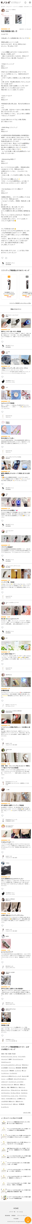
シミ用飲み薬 (9, 1079)
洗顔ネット (22, 1084)
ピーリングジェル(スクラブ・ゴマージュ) (11, 1065)
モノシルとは (20, 1211)
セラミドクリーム (5, 1090)
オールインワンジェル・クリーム (9, 1056)
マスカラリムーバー (6, 1062)
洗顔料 (10, 1059)
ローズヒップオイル (15, 1093)
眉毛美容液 (18, 1067)
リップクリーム (5, 1073)
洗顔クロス (16, 1084)
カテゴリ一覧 (12, 1211)
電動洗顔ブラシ (14, 1087)
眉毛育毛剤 (24, 1067)
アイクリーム (11, 1067)
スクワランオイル (5, 1093)
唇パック (24, 1070)
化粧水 (2, 1053)
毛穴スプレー (25, 1065)
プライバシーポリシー (22, 1215)
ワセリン (3, 1098)
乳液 (6, 1053)
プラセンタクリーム (15, 1090)
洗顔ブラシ (4, 1087)
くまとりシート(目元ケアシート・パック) (11, 1076)
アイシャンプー (5, 1070)
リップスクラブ (13, 1073)
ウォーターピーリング (6, 1104)
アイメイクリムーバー (17, 1059)
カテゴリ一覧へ (27, 1112)
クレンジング (4, 1059)
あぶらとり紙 (25, 1076)
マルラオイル (24, 1093)
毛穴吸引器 (21, 1104)
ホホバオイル (24, 1090)
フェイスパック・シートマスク (15, 1081)
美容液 (9, 1053)
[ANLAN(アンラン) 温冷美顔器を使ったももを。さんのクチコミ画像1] (7, 19)
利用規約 (14, 1215)
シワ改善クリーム (21, 1098)
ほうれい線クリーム (11, 1098)
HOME (16, 1208)
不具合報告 (16, 1218)
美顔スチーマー (19, 1101)
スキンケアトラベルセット (20, 1079)
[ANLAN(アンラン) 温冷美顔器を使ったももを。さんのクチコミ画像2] (19, 19)
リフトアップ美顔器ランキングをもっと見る (20, 303)
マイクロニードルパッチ (7, 1084)
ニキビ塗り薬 (4, 1101)
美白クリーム (22, 1087)
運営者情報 (7, 1215)
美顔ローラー (11, 1101)
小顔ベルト (15, 1104)
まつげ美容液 (4, 1067)
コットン (3, 1079)
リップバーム (18, 1070)
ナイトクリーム (23, 1095)
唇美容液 (12, 1070)
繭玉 (8, 1087)
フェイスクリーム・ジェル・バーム (9, 1095)
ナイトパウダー (22, 1056)
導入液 (13, 1053)
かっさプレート (5, 1107)
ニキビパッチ (4, 1081)
